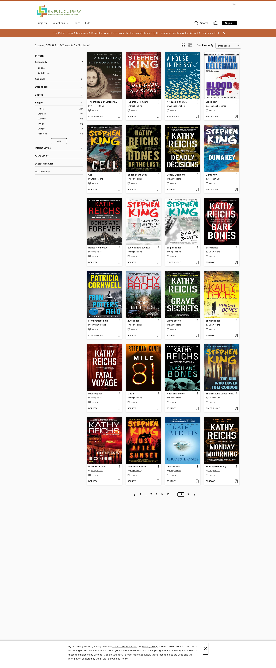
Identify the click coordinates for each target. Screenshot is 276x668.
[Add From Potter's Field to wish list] (119, 336)
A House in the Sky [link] (177, 102)
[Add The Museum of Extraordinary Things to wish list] (119, 117)
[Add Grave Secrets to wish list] (197, 336)
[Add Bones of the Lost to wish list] (158, 190)
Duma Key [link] (211, 174)
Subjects (42, 23)
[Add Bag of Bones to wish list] (197, 262)
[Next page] (194, 494)
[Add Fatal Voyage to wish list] (119, 408)
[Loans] (215, 24)
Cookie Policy (119, 658)
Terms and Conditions (124, 646)
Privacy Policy (149, 646)
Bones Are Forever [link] (98, 247)
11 (174, 494)
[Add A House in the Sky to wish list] (197, 117)
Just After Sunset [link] (136, 466)
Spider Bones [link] (213, 320)
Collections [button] (59, 23)
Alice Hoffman (97, 106)
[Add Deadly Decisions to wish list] (197, 190)
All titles (41, 68)
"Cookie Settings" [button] (112, 654)
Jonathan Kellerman (217, 106)
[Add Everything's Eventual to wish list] (158, 262)
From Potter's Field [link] (98, 320)
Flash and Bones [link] (176, 393)
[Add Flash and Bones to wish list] (197, 408)
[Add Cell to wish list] (119, 190)
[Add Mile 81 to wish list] (158, 408)
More (59, 141)
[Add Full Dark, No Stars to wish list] (158, 117)
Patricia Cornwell (98, 325)
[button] (201, 24)
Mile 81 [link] (131, 393)
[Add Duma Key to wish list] (236, 190)
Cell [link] (90, 174)
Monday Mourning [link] (216, 466)
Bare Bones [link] (212, 247)
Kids (87, 23)
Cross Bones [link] (173, 466)
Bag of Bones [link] (174, 247)
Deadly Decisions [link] (176, 174)
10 (168, 494)
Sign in (229, 23)
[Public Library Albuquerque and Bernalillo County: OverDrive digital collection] (58, 11)
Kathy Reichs (136, 179)
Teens (76, 23)
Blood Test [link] (211, 102)
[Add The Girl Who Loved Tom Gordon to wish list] (236, 408)
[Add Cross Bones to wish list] (197, 481)
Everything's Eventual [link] (139, 247)
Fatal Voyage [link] (95, 393)
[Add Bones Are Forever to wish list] (119, 262)
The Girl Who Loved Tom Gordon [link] (220, 393)
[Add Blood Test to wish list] (236, 117)
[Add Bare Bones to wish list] (236, 262)
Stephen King (136, 106)
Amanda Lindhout (177, 106)
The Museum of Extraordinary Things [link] (103, 102)
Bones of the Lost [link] (137, 174)
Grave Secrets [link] (174, 320)
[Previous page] (134, 494)
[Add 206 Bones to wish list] (158, 336)
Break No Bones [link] (97, 466)
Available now (44, 73)
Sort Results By (205, 45)
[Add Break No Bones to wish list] (119, 481)
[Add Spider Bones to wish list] (236, 336)
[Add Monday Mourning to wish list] (236, 481)
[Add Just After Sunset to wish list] (158, 481)
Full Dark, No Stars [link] (137, 102)
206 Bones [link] (133, 320)
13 (187, 494)
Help (234, 4)
